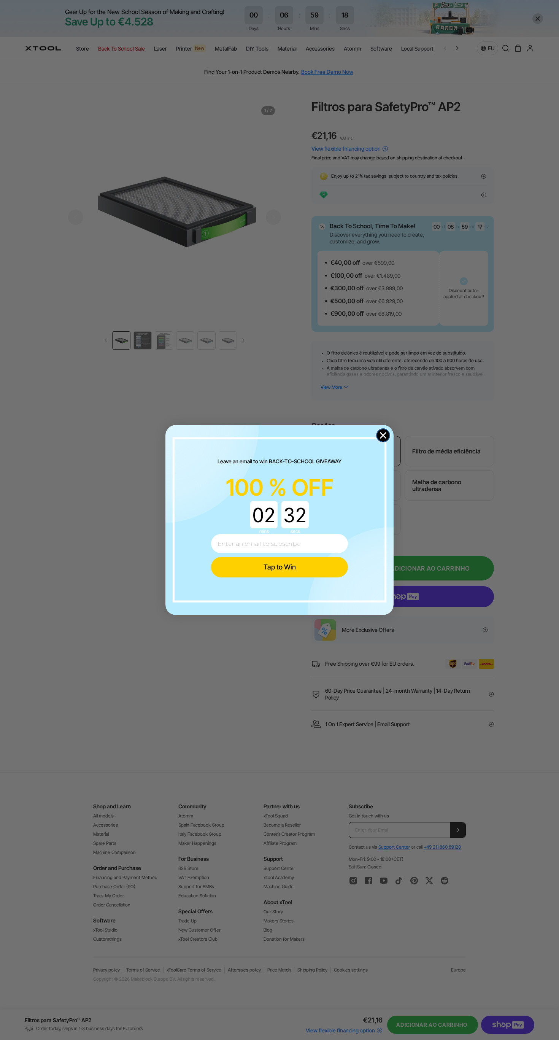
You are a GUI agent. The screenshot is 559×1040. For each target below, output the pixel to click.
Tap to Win (280, 567)
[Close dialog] (383, 435)
